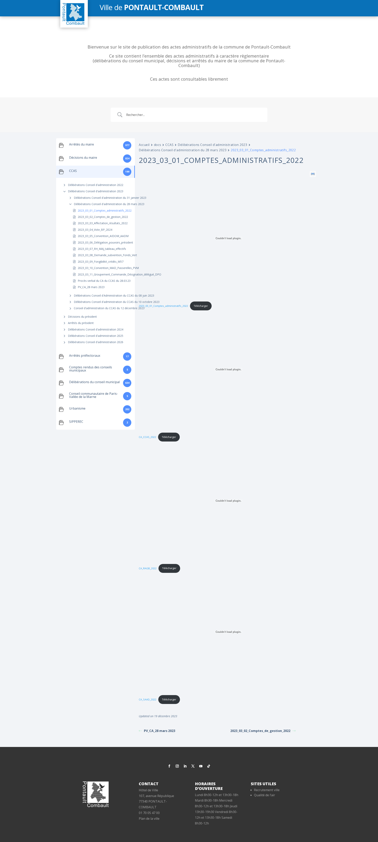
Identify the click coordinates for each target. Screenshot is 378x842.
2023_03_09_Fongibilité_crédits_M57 (100, 261)
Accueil (144, 145)
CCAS (169, 145)
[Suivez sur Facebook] (169, 766)
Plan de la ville (149, 818)
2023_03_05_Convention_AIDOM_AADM (103, 236)
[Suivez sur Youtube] (201, 766)
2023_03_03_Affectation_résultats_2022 (103, 223)
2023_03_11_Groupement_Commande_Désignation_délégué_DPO (119, 274)
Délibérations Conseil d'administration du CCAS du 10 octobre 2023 (116, 302)
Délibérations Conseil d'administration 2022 (95, 185)
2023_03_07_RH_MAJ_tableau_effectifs (102, 249)
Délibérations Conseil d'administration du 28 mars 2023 (109, 204)
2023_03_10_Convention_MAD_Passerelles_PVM (108, 268)
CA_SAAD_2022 (147, 699)
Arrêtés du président (81, 323)
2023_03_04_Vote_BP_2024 (95, 230)
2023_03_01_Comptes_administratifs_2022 (105, 210)
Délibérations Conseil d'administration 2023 (95, 191)
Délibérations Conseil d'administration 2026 (95, 342)
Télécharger (201, 306)
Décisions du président (82, 316)
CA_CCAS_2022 (147, 437)
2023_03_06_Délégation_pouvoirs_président (105, 242)
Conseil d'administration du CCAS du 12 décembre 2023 (109, 308)
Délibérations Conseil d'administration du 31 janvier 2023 (110, 198)
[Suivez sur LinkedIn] (185, 766)
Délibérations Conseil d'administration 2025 (95, 336)
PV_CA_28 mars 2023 (91, 287)
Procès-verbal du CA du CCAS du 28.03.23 (104, 281)
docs (157, 145)
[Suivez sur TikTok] (209, 766)
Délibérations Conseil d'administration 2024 (95, 329)
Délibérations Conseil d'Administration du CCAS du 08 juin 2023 (114, 295)
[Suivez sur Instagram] (177, 766)
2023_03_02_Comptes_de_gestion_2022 (103, 217)
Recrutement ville (267, 790)
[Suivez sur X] (193, 766)
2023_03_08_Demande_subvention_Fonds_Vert (107, 255)
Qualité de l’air (264, 795)
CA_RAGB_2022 (148, 568)
